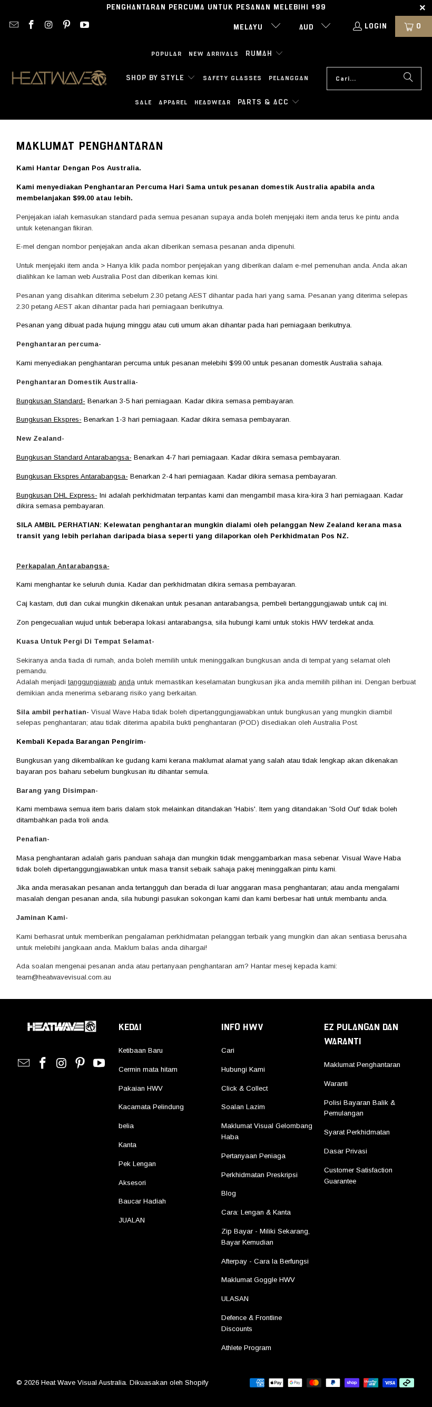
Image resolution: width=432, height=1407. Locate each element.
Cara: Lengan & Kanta (256, 1212)
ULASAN (235, 1299)
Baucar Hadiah (142, 1201)
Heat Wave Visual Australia (83, 1382)
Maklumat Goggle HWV (258, 1280)
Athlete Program (246, 1348)
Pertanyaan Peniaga (253, 1156)
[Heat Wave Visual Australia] (59, 78)
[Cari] (408, 78)
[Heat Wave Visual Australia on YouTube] (83, 26)
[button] (264, 54)
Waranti (336, 1084)
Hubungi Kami (243, 1069)
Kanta (127, 1145)
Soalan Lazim (243, 1107)
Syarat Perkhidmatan (357, 1132)
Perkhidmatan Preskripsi (259, 1175)
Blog (228, 1193)
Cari (227, 1050)
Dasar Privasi (345, 1151)
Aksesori (132, 1183)
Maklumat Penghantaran (362, 1065)
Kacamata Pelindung (151, 1107)
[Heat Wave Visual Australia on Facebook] (31, 26)
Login (376, 26)
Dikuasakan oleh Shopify (169, 1382)
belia (126, 1126)
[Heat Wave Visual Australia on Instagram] (48, 26)
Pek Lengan (137, 1164)
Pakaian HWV (141, 1088)
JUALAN (132, 1220)
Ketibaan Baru (141, 1050)
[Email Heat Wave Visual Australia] (13, 26)
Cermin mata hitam (148, 1069)
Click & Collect (244, 1088)
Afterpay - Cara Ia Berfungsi (265, 1261)
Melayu (249, 27)
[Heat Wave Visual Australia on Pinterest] (66, 26)
